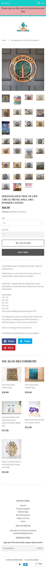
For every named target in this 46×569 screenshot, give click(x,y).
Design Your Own (23, 518)
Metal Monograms (23, 515)
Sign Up (40, 548)
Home (4, 40)
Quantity (5, 230)
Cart (42, 3)
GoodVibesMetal (17, 560)
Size (3, 218)
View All (23, 506)
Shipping (5, 212)
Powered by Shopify (32, 560)
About (23, 521)
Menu (7, 3)
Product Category (23, 509)
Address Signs (23, 512)
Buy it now (23, 252)
